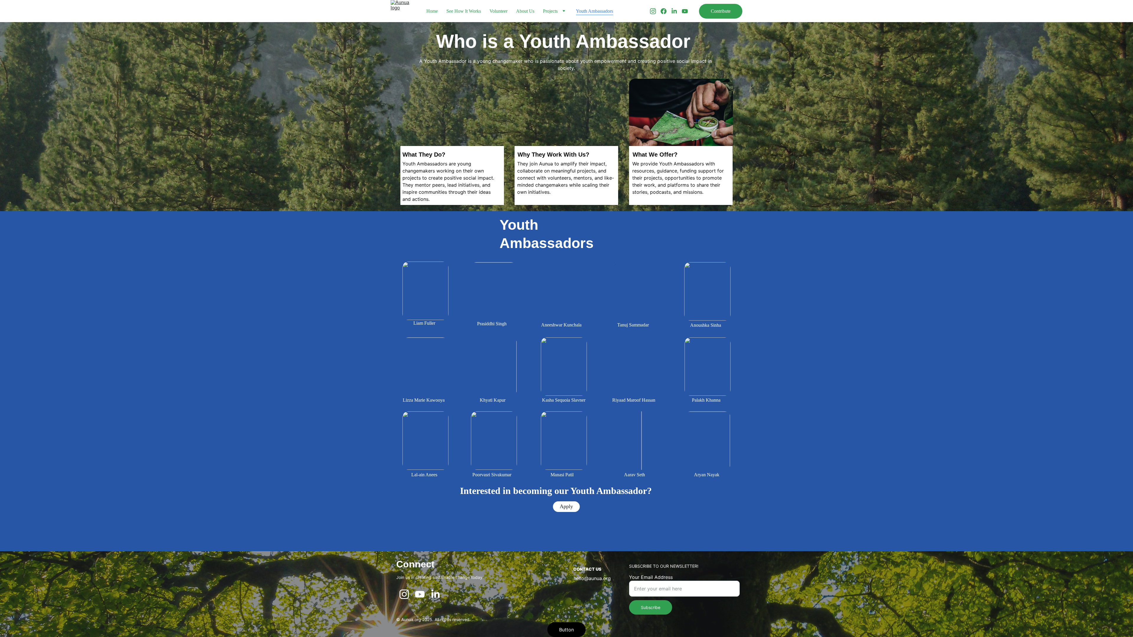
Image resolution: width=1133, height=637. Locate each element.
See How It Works (463, 11)
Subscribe (650, 607)
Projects (550, 11)
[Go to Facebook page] (666, 11)
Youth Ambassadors (594, 11)
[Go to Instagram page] (655, 11)
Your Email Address (651, 577)
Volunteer (498, 11)
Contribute (721, 11)
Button (566, 630)
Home (432, 11)
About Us (525, 11)
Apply (566, 506)
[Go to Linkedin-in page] (676, 11)
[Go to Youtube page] (685, 11)
